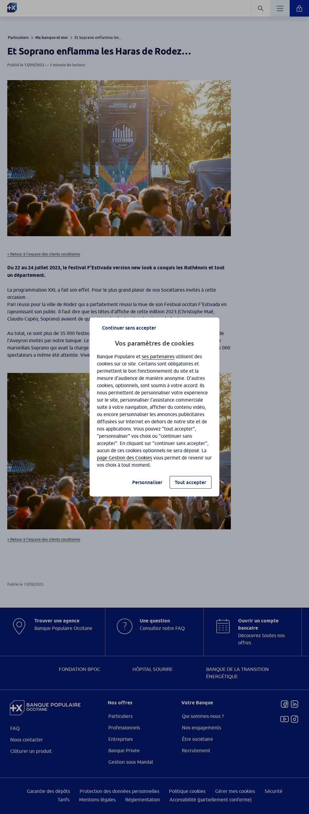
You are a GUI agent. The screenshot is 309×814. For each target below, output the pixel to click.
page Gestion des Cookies (124, 457)
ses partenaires (158, 356)
